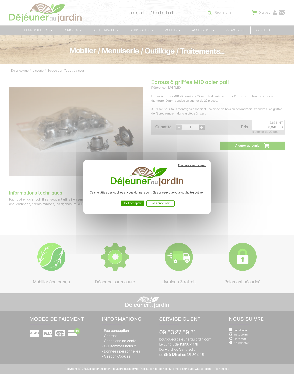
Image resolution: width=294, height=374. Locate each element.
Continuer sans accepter (192, 165)
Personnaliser (160, 203)
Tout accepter (132, 203)
